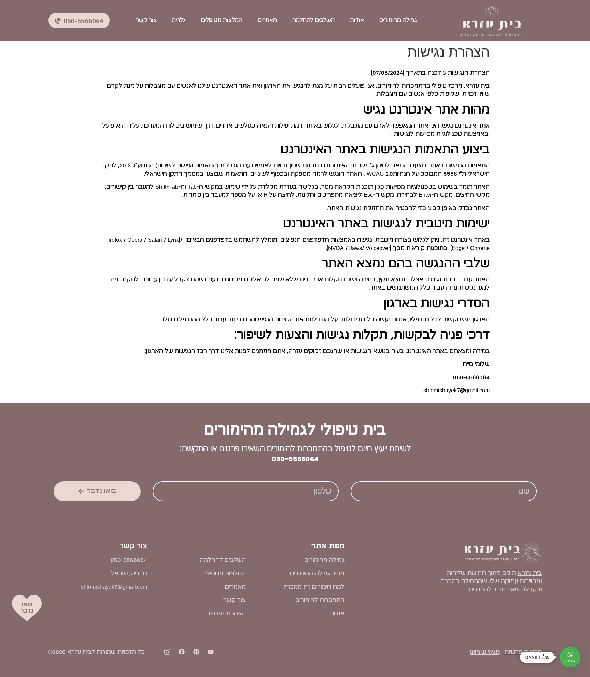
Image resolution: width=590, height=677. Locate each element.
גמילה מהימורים (398, 20)
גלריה (179, 20)
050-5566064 (295, 459)
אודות (357, 20)
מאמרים (267, 20)
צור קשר (146, 20)
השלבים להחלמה (313, 20)
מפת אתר (328, 546)
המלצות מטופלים (221, 20)
